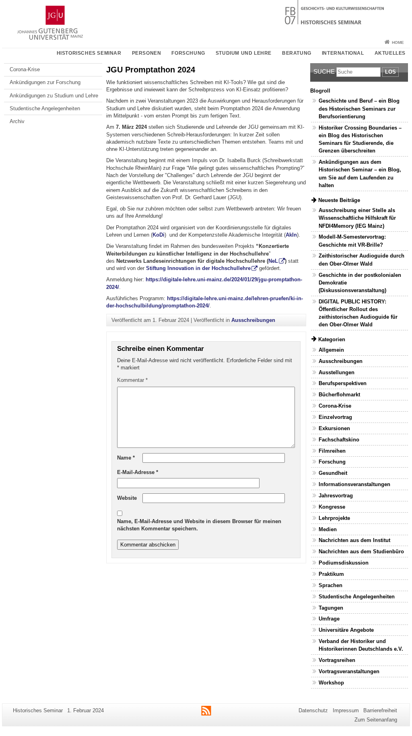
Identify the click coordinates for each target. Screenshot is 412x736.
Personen (146, 53)
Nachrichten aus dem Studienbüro (361, 551)
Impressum (346, 710)
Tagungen (331, 608)
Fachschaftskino (339, 440)
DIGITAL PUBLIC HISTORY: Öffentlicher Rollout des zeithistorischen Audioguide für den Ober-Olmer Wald (358, 313)
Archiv (17, 121)
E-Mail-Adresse (137, 472)
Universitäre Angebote (346, 630)
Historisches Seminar (89, 53)
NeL (273, 261)
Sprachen (330, 585)
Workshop (331, 683)
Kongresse (332, 507)
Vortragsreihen (337, 660)
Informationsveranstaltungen (354, 484)
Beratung (296, 53)
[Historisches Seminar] (206, 18)
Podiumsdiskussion (344, 563)
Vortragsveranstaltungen (349, 671)
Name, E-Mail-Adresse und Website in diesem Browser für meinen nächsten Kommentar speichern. (199, 525)
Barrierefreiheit (380, 710)
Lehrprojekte (334, 518)
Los (390, 72)
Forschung (188, 53)
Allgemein (331, 350)
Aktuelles (390, 53)
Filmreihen (332, 451)
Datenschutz (313, 710)
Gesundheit (333, 473)
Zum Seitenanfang (375, 720)
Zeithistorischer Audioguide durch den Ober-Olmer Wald (361, 259)
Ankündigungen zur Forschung (45, 82)
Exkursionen (334, 428)
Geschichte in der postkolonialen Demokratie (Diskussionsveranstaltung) (360, 282)
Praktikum (331, 574)
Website (127, 498)
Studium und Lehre (244, 53)
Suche (324, 71)
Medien (328, 529)
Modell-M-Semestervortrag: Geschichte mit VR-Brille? (352, 240)
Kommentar (132, 380)
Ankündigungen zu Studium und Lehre (54, 96)
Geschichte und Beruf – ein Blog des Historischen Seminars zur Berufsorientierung (359, 108)
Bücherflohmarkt (339, 395)
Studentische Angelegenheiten (45, 108)
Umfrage (329, 619)
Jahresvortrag (336, 496)
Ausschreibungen (253, 320)
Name (126, 458)
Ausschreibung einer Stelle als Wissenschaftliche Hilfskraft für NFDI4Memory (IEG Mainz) (357, 218)
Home (398, 42)
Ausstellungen (336, 372)
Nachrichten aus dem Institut (354, 540)
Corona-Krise (25, 69)
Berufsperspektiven (343, 383)
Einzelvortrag (335, 417)
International (343, 53)
